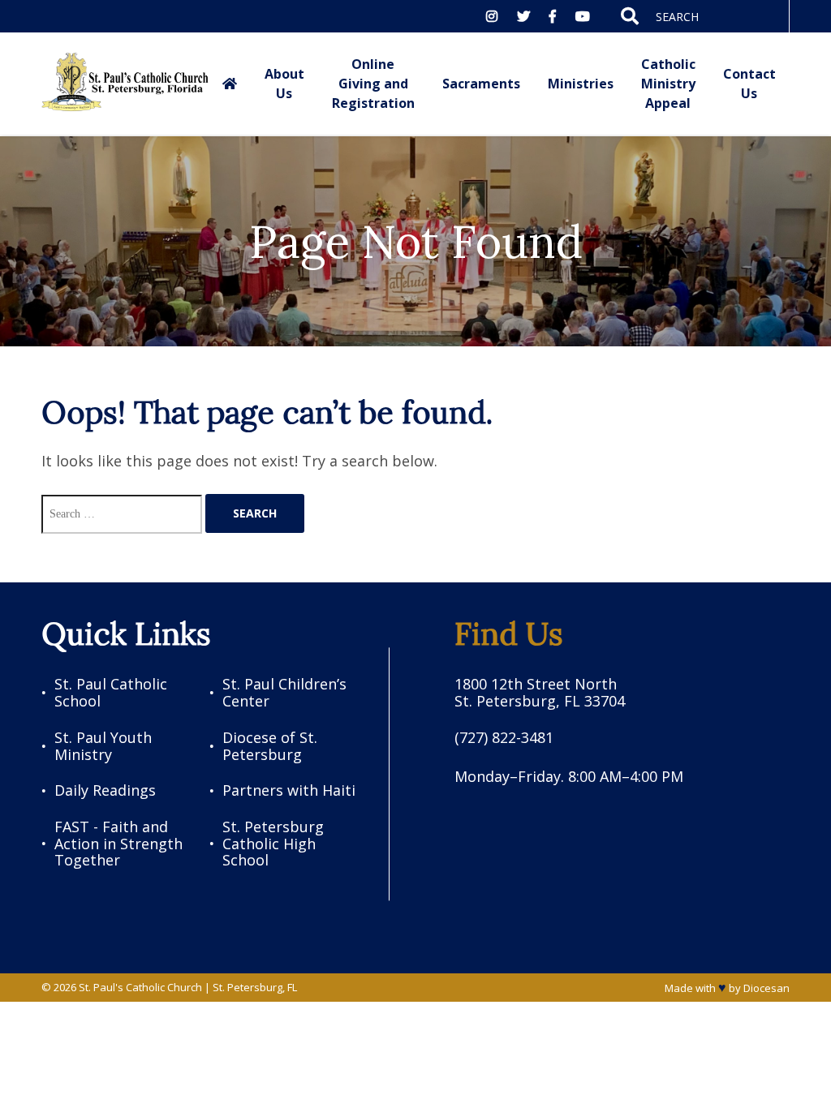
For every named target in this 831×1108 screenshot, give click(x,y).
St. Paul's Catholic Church (140, 987)
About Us (284, 83)
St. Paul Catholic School (110, 692)
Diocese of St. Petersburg (269, 745)
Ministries (581, 83)
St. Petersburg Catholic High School (273, 843)
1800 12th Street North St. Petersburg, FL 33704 (539, 692)
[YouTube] (582, 16)
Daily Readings (105, 790)
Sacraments (481, 83)
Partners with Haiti (288, 790)
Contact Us (749, 83)
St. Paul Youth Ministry (103, 745)
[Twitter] (523, 16)
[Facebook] (552, 16)
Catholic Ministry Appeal (668, 83)
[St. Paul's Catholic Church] (124, 84)
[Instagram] (491, 16)
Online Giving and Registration (373, 83)
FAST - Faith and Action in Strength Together (118, 843)
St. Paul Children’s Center (284, 692)
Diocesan (766, 988)
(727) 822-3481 (503, 737)
